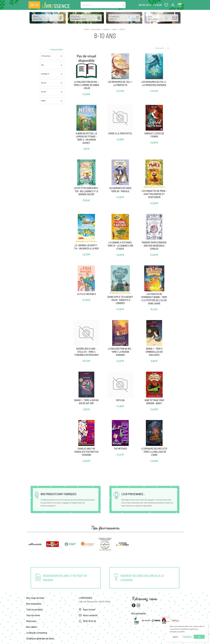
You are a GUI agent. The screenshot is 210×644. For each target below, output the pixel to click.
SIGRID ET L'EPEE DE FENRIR (154, 135)
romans (114, 29)
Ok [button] (199, 637)
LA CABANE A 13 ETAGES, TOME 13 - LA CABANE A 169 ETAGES (120, 245)
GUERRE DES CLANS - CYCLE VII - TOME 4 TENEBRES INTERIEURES (86, 351)
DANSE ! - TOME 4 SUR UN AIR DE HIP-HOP (86, 402)
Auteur (43, 92)
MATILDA (120, 400)
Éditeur (43, 83)
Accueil (86, 29)
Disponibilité (45, 74)
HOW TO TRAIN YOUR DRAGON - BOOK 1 (154, 402)
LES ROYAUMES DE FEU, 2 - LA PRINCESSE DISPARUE (154, 83)
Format (43, 101)
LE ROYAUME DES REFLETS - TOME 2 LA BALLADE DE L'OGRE (154, 451)
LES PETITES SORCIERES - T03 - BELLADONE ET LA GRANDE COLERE (86, 191)
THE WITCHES (120, 448)
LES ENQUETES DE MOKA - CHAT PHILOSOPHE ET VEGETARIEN (154, 193)
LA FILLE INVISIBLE (86, 293)
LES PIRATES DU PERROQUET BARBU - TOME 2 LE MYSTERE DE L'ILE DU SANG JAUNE (154, 298)
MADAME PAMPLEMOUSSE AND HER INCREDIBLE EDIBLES (154, 245)
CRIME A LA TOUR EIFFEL (120, 133)
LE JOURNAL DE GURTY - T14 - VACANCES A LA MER (86, 247)
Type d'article (46, 56)
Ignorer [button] (175, 637)
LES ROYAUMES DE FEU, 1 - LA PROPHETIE (120, 83)
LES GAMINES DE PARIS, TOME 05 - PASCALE (120, 190)
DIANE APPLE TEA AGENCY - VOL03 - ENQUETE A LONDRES (120, 299)
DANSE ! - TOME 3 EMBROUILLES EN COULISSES (154, 351)
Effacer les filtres (57, 49)
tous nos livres (96, 29)
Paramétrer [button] (187, 637)
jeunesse (106, 29)
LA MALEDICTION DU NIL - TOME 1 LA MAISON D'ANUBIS (120, 351)
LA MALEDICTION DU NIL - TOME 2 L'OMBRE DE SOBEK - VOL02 (86, 84)
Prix (42, 65)
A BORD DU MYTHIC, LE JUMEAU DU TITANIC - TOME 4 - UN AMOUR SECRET (86, 138)
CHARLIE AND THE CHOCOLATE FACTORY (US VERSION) (86, 451)
